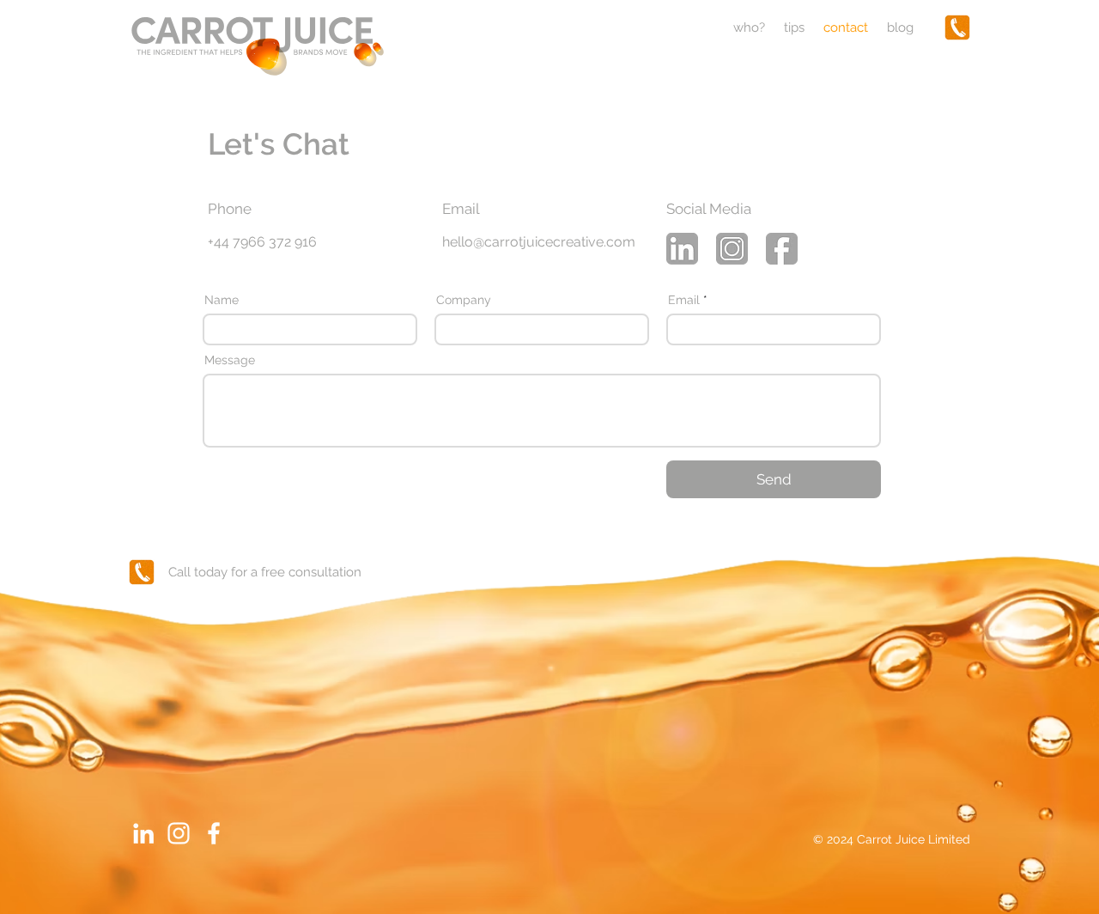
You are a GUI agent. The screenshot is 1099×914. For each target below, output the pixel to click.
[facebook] (782, 249)
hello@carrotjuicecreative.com (538, 242)
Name (221, 300)
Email (684, 300)
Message (229, 360)
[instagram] (732, 249)
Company (463, 300)
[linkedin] (682, 249)
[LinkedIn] (143, 833)
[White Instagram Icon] (178, 833)
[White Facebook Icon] (213, 833)
